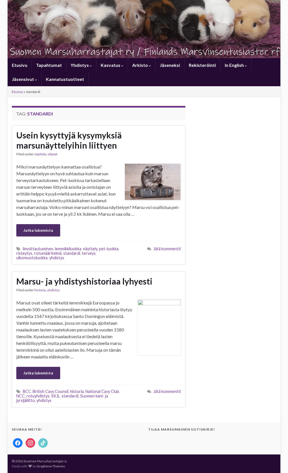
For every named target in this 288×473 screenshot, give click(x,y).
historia (40, 290)
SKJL (55, 396)
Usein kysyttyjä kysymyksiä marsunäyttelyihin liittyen (69, 140)
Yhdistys (80, 65)
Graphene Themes (51, 466)
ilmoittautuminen (38, 248)
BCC (27, 391)
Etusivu (19, 65)
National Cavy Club (102, 391)
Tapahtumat (49, 65)
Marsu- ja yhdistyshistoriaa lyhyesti (84, 281)
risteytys (24, 253)
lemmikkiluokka (68, 248)
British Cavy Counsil (50, 391)
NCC (20, 396)
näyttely (40, 154)
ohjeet (52, 154)
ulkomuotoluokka (32, 257)
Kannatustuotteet (65, 79)
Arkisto (140, 65)
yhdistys (56, 257)
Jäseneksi (170, 65)
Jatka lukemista (38, 230)
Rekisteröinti (202, 65)
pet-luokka (108, 248)
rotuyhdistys (38, 396)
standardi (71, 253)
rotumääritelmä (48, 253)
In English (235, 65)
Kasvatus (111, 65)
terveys (89, 253)
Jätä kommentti (167, 248)
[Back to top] (275, 460)
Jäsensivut (23, 79)
